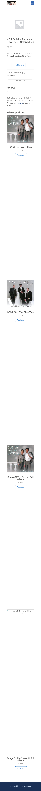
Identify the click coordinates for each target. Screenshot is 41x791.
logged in (19, 103)
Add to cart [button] (21, 155)
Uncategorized (12, 75)
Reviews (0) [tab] (20, 80)
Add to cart (20, 65)
